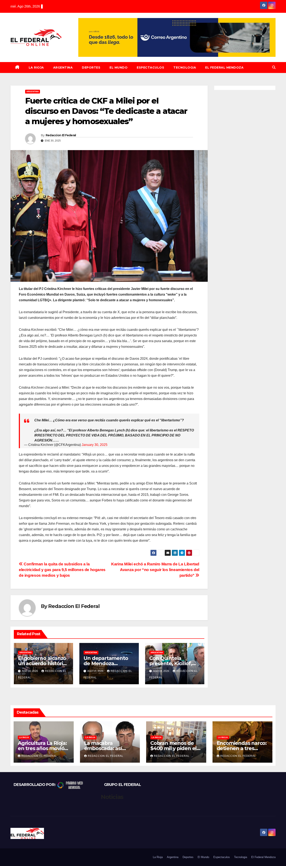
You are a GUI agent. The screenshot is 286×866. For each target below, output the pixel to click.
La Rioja (36, 67)
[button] (274, 67)
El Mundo (119, 67)
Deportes (91, 67)
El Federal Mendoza (224, 67)
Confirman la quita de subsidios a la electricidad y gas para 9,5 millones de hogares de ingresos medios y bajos (62, 570)
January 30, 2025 (94, 445)
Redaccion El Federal (61, 135)
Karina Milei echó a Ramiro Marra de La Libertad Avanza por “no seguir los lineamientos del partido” (155, 570)
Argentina (63, 67)
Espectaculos (150, 67)
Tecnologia (184, 67)
